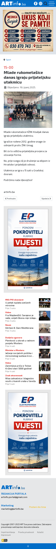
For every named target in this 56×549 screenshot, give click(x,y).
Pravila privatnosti (26, 532)
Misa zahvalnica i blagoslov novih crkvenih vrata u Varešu (20, 379)
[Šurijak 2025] (28, 30)
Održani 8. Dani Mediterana (19, 327)
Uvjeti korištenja (8, 532)
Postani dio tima (37, 507)
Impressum (6, 535)
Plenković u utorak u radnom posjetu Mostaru (20, 342)
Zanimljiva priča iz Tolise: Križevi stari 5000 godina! (18, 367)
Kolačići (40, 532)
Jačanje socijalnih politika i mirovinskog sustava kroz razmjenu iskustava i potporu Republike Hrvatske (20, 354)
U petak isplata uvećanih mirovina (18, 304)
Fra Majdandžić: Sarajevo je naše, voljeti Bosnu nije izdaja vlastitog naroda (20, 316)
